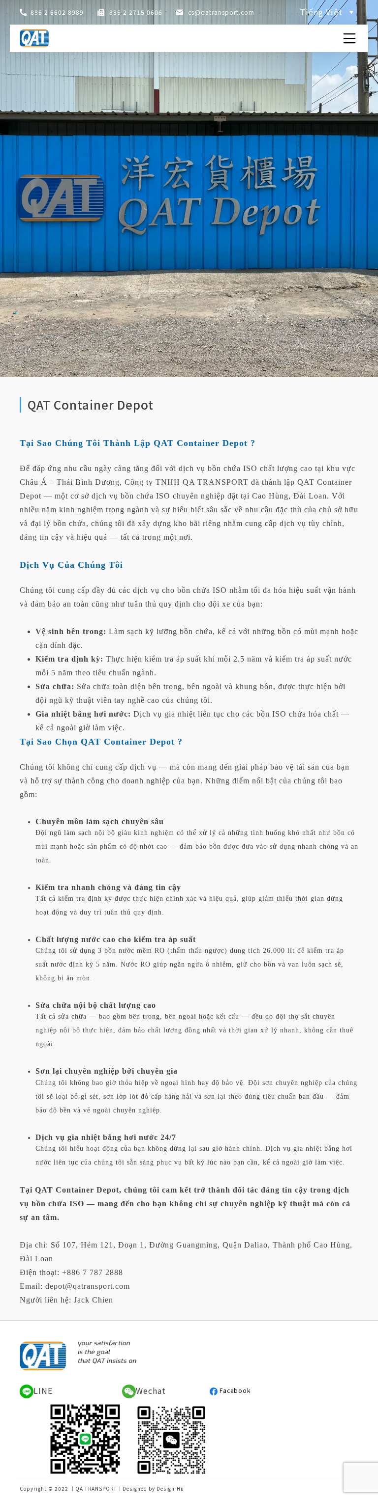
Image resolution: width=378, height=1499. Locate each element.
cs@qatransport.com (221, 12)
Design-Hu (170, 1488)
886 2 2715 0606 (135, 12)
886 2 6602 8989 (57, 12)
